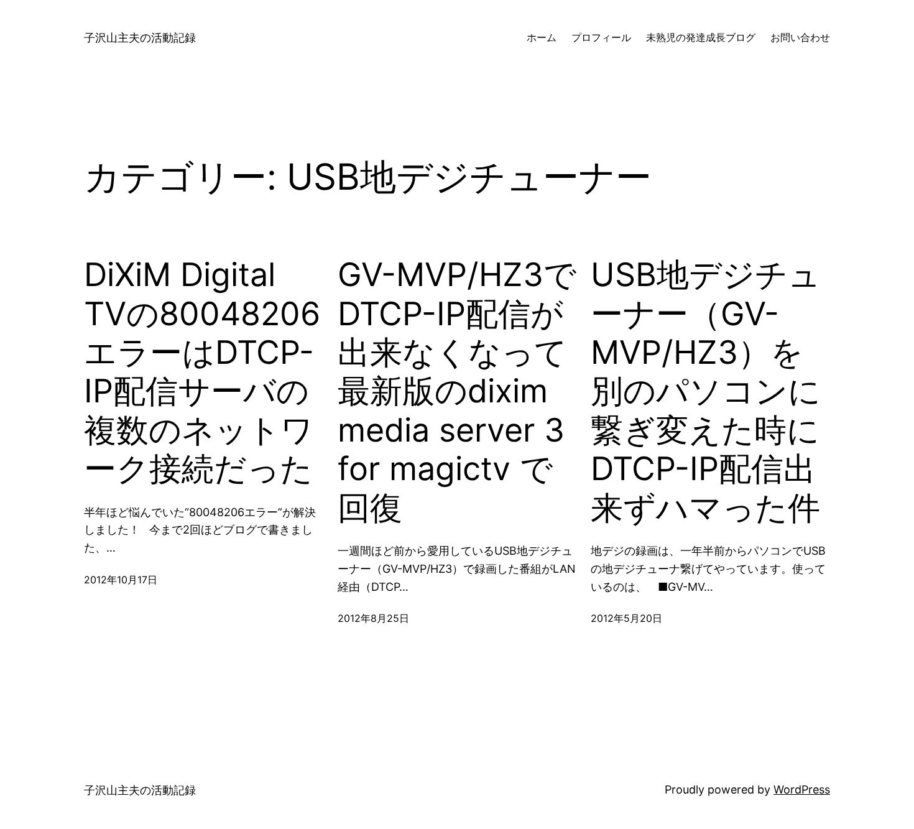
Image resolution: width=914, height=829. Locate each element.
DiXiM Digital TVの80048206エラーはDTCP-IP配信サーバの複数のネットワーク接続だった (202, 372)
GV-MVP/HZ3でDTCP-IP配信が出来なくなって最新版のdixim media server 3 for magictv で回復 (457, 391)
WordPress (801, 789)
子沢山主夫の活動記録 (140, 37)
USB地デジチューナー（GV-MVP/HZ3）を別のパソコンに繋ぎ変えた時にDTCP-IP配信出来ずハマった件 (706, 391)
